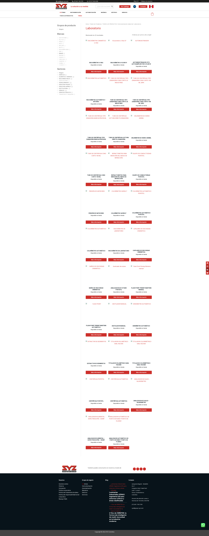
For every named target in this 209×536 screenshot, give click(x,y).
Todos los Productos (95, 24)
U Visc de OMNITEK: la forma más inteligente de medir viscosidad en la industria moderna (117, 517)
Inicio (87, 24)
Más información (96, 71)
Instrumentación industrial (125, 24)
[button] (124, 6)
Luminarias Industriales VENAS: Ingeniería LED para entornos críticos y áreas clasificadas (117, 496)
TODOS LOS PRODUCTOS (110, 24)
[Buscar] (112, 6)
